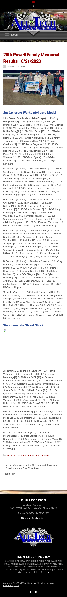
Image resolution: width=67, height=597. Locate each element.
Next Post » (11, 473)
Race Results (43, 455)
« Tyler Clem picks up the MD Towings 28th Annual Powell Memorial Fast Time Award (31, 466)
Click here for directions (33, 518)
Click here (45, 572)
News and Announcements (21, 455)
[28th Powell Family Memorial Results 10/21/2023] (32, 87)
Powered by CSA (11, 586)
